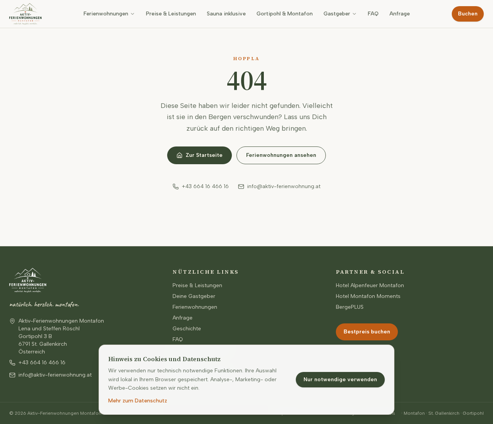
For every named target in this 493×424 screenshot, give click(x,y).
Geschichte (187, 328)
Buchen (468, 13)
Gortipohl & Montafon (285, 13)
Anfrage (399, 13)
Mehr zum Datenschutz (137, 400)
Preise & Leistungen (171, 13)
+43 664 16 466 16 (205, 186)
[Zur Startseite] (25, 14)
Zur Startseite (204, 155)
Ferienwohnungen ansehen (281, 155)
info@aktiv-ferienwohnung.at (283, 186)
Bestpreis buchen (367, 331)
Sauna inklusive (226, 13)
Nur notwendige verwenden (340, 379)
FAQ (373, 13)
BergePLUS (350, 307)
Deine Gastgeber (194, 296)
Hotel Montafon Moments (368, 296)
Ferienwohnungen (106, 13)
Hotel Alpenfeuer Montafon (370, 285)
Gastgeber (337, 13)
